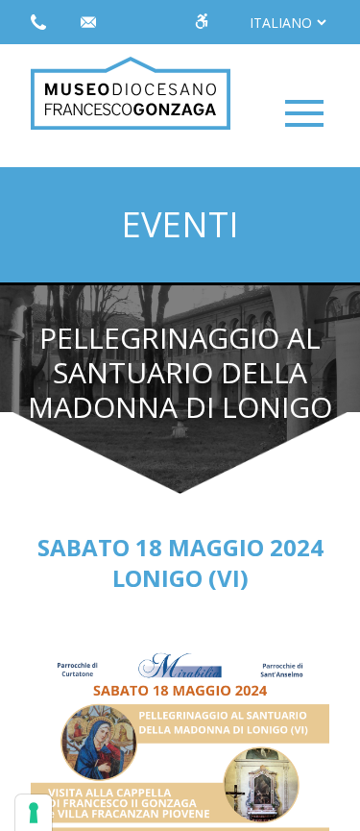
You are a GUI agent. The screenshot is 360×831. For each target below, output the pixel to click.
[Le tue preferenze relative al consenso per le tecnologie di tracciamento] (33, 812)
